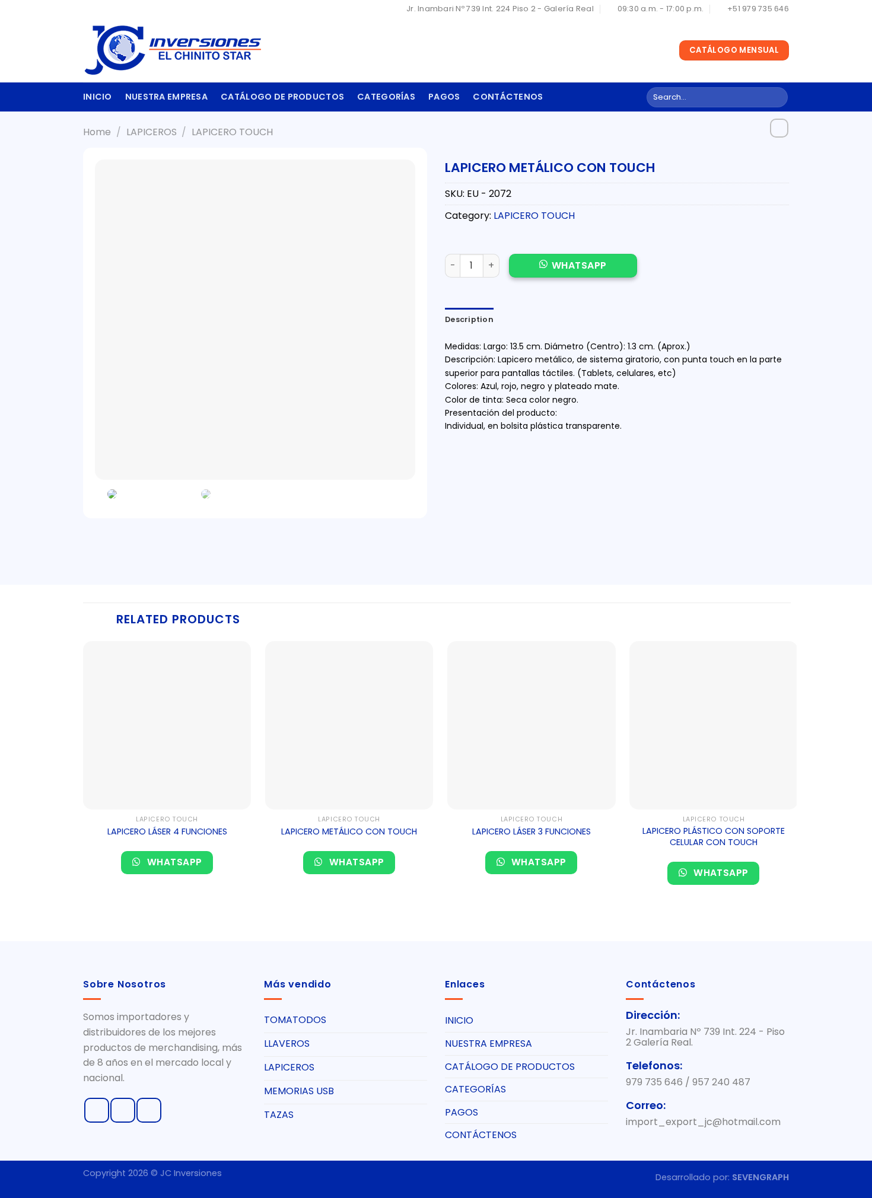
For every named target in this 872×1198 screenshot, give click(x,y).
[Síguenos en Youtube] (148, 1110)
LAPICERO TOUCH (232, 132)
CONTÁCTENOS (508, 97)
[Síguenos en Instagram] (122, 1110)
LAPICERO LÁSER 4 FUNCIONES (167, 831)
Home (97, 132)
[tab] (469, 320)
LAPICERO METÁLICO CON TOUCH (349, 831)
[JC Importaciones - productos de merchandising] (172, 50)
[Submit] (777, 97)
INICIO (97, 97)
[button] (573, 272)
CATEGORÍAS (386, 97)
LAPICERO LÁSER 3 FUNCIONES (531, 831)
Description (469, 319)
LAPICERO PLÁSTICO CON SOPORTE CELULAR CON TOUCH (713, 836)
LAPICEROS (151, 132)
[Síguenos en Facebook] (96, 1110)
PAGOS (444, 97)
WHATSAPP (579, 265)
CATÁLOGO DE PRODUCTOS (282, 97)
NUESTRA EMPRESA (166, 97)
